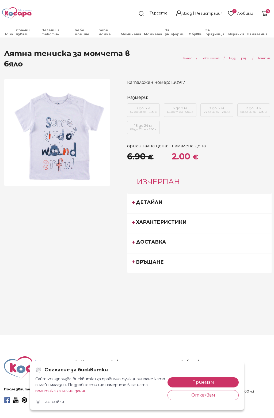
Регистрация (209, 13)
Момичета (131, 34)
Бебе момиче (82, 32)
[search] (155, 13)
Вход (187, 13)
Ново (8, 34)
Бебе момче (104, 32)
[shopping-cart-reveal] (264, 13)
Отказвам (203, 395)
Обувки (196, 34)
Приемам (203, 382)
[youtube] (16, 400)
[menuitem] (8, 34)
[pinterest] (24, 400)
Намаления (257, 34)
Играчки (236, 34)
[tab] (199, 203)
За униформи (175, 32)
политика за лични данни (60, 391)
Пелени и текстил (50, 32)
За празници (215, 32)
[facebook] (7, 400)
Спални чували (23, 32)
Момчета (153, 34)
